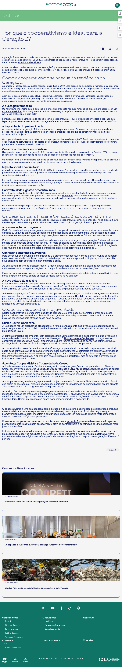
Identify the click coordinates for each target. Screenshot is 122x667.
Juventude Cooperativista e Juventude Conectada (66, 368)
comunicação (72, 240)
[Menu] (4, 5)
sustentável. (87, 154)
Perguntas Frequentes (13, 637)
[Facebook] (102, 48)
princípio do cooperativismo (41, 180)
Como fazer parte (52, 629)
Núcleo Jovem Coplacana (79, 338)
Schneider (67, 195)
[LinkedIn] (110, 48)
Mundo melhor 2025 (12, 648)
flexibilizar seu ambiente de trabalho (96, 296)
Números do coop (12, 625)
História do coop (11, 633)
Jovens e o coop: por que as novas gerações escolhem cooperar (36, 502)
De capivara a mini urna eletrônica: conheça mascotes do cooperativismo (41, 545)
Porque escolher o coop (55, 625)
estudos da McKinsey (29, 62)
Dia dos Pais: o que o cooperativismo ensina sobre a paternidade (36, 588)
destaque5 (112, 450)
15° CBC (40, 193)
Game (7, 644)
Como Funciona (11, 629)
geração (71, 421)
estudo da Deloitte (12, 111)
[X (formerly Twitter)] (117, 48)
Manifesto (49, 621)
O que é (7, 621)
